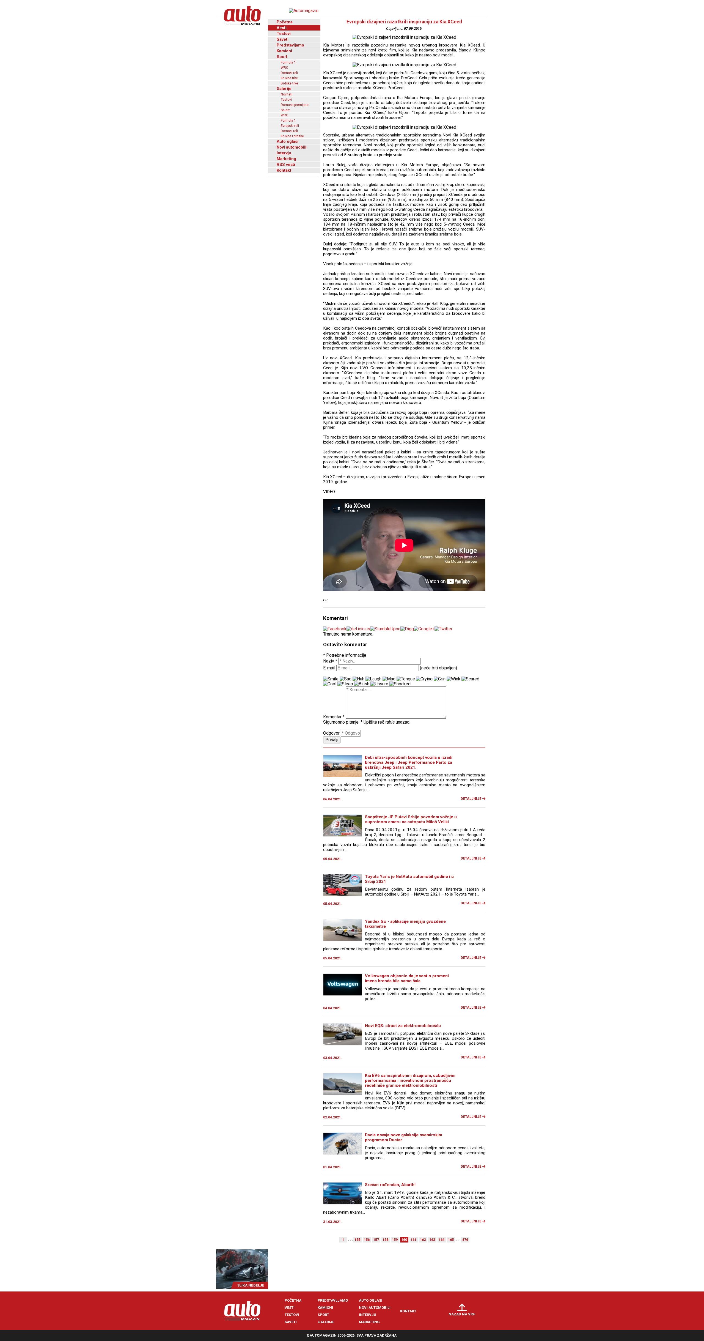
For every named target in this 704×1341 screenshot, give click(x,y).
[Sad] (345, 679)
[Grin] (440, 679)
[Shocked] (400, 684)
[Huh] (358, 679)
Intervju (284, 152)
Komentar (334, 717)
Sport (282, 56)
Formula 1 (288, 62)
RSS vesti (286, 164)
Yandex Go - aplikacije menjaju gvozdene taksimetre (405, 924)
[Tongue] (406, 679)
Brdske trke (289, 83)
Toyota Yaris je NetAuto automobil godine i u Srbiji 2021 (409, 879)
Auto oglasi (287, 141)
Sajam (285, 110)
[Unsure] (379, 684)
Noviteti (286, 94)
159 (395, 1240)
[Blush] (361, 684)
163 (432, 1240)
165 (451, 1240)
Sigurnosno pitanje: (342, 722)
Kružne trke (289, 78)
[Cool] (329, 684)
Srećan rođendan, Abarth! (390, 1184)
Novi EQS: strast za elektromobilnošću (403, 1025)
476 (465, 1240)
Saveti (282, 39)
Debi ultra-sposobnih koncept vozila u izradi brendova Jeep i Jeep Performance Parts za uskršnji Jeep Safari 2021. (408, 762)
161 (413, 1240)
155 (357, 1240)
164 (441, 1240)
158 (385, 1240)
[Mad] (389, 679)
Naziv (330, 661)
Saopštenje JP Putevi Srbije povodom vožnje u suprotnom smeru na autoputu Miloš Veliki (411, 819)
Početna (285, 22)
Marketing (286, 158)
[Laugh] (373, 679)
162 (423, 1240)
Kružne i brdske (292, 136)
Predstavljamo (290, 45)
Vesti (282, 27)
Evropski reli (290, 126)
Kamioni (284, 50)
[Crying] (424, 679)
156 (367, 1240)
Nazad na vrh (462, 1314)
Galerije (284, 88)
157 (376, 1240)
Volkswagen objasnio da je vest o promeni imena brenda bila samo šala (407, 978)
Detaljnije (471, 799)
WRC (284, 68)
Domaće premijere (295, 105)
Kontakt (284, 170)
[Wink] (453, 679)
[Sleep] (345, 684)
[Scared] (470, 679)
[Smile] (331, 679)
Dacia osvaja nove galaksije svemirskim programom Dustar (403, 1137)
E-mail (329, 667)
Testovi (284, 33)
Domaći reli (289, 73)
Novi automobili (291, 147)
